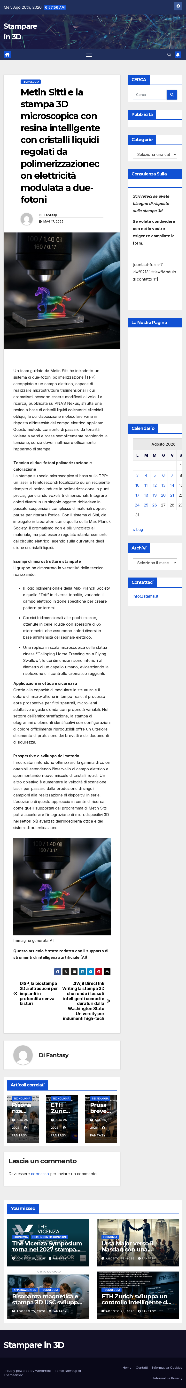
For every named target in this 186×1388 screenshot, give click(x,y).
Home (127, 1367)
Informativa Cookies (167, 1367)
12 (155, 485)
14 (172, 485)
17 (137, 495)
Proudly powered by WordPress (28, 1371)
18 (146, 495)
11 (146, 485)
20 (163, 495)
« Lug (138, 529)
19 (155, 495)
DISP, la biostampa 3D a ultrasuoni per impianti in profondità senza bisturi (39, 993)
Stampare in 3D (34, 1345)
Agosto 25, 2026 (31, 1258)
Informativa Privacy (167, 1378)
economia (21, 1237)
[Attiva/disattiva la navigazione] (89, 54)
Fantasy (50, 215)
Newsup (71, 1371)
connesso (40, 1173)
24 (137, 505)
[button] (169, 54)
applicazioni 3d (25, 1289)
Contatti (142, 1367)
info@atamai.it (145, 596)
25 (146, 505)
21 (172, 495)
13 (163, 485)
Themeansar (13, 1375)
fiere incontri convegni (49, 1237)
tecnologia (30, 81)
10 (137, 485)
